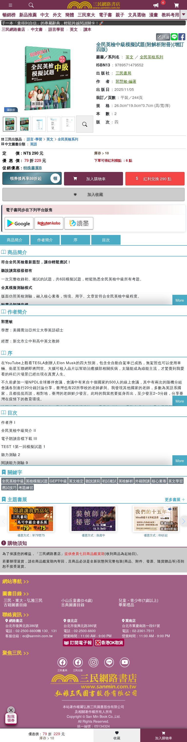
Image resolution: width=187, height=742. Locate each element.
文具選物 (137, 14)
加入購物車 (163, 737)
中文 (44, 14)
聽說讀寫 (92, 480)
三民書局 (123, 73)
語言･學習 (34, 139)
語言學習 (56, 29)
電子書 (105, 14)
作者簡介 (45, 240)
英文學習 (175, 480)
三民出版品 (13, 139)
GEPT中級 (58, 480)
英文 (74, 29)
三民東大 (86, 14)
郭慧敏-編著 (126, 81)
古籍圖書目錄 (15, 604)
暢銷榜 (9, 14)
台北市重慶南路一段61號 (141, 625)
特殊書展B (32, 167)
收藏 (116, 737)
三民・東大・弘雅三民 (23, 600)
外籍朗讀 (142, 480)
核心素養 (159, 480)
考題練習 (26, 487)
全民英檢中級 (13, 480)
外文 (57, 14)
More (180, 300)
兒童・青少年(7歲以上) (138, 600)
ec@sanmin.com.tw (37, 635)
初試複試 (109, 480)
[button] (183, 521)
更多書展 (173, 499)
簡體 (69, 14)
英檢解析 (126, 480)
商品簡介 (14, 240)
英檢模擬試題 (37, 480)
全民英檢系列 (151, 57)
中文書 (37, 29)
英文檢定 (76, 480)
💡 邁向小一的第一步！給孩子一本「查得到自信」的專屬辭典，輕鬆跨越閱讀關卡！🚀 (48, 23)
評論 (165, 37)
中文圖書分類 (15, 143)
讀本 (87, 29)
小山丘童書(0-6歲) (77, 600)
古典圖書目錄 (72, 604)
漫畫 (153, 14)
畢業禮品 (126, 604)
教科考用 (170, 14)
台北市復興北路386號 (21, 625)
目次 (106, 240)
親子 (120, 14)
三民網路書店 (13, 29)
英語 (33, 143)
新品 (28, 14)
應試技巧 (9, 487)
